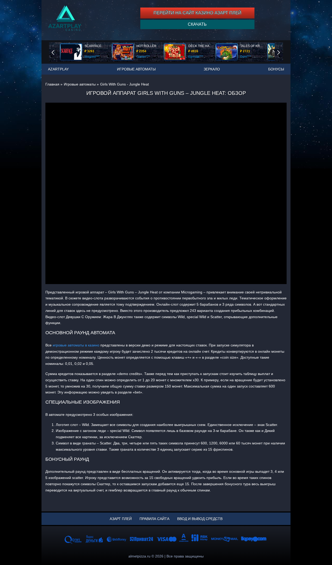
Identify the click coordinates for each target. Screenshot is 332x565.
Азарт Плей (121, 519)
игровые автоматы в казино (76, 345)
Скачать (197, 24)
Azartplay (58, 69)
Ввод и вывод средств (200, 519)
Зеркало (212, 69)
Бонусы (276, 69)
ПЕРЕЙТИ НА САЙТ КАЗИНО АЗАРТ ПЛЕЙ (197, 12)
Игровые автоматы (136, 69)
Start (282, 52)
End (56, 52)
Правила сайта (154, 519)
